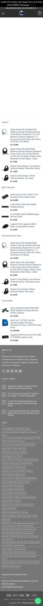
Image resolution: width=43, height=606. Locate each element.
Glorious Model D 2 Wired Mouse (13, 475)
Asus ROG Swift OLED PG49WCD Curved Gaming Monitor (19, 434)
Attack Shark (6, 448)
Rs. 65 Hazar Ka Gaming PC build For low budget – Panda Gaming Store (23, 395)
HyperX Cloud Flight (9, 508)
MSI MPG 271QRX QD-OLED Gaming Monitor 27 (18, 530)
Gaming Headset (26, 463)
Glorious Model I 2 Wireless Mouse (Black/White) (18, 497)
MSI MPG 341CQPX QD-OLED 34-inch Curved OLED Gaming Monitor (20, 538)
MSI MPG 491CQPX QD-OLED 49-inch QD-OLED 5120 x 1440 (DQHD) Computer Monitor (20, 544)
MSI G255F (6, 520)
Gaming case (14, 463)
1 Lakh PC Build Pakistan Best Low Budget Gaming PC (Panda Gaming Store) (22, 403)
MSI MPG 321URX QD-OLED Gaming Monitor (17, 533)
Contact (31, 599)
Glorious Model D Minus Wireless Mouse (15, 482)
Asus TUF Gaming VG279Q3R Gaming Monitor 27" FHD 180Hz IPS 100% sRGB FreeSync (21, 440)
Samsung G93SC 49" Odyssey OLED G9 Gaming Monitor (19, 558)
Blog (24, 599)
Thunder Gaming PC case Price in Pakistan (16, 563)
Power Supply (7, 549)
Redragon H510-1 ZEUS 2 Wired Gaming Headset (18, 553)
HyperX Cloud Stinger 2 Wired (27, 516)
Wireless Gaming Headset (11, 566)
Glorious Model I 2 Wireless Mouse (14, 493)
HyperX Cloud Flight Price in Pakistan (15, 512)
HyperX (17, 501)
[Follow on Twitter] (12, 371)
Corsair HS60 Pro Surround (11, 460)
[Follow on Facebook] (4, 371)
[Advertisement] (21, 43)
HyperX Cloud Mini (8, 516)
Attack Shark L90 (19, 448)
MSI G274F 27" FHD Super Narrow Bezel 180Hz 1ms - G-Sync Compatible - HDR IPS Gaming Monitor (20, 525)
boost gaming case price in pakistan (14, 452)
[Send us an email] (16, 371)
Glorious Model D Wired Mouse (12, 486)
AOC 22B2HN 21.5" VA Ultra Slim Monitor (16, 429)
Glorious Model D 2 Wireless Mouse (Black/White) (19, 478)
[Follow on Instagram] (8, 371)
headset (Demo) (7, 501)
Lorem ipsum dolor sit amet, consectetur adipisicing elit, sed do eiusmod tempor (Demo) (24, 413)
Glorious (29, 471)
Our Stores (15, 599)
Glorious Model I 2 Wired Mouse (13, 490)
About (6, 599)
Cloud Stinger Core (8, 456)
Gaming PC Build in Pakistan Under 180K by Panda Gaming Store (22, 387)
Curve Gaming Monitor (30, 460)
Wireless (36, 563)
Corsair (19, 456)
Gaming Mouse (20, 467)
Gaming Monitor (7, 467)
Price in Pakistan (19, 549)
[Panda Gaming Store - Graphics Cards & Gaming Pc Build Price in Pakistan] (21, 13)
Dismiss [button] (32, 5)
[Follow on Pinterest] (20, 371)
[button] (3, 13)
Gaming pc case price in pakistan (13, 471)
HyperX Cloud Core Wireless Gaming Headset (17, 505)
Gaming (5, 463)
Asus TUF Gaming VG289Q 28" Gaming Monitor (18, 445)
